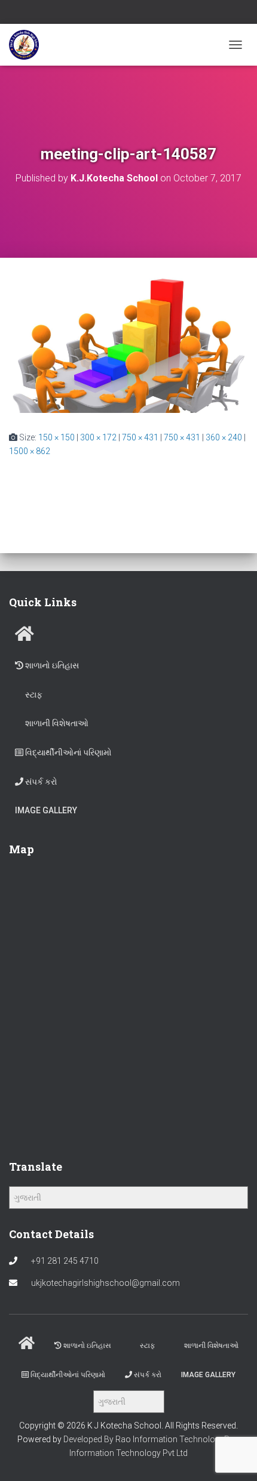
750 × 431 (140, 437)
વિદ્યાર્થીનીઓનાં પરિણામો (67, 752)
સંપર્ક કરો (40, 781)
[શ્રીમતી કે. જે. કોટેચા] (28, 45)
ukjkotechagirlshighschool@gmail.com (105, 1283)
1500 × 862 (29, 451)
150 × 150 (56, 437)
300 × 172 (98, 437)
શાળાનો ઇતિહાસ (51, 665)
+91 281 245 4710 (65, 1261)
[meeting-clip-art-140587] (128, 343)
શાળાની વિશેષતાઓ (55, 723)
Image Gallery (46, 810)
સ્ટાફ (32, 694)
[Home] (24, 636)
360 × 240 (224, 437)
